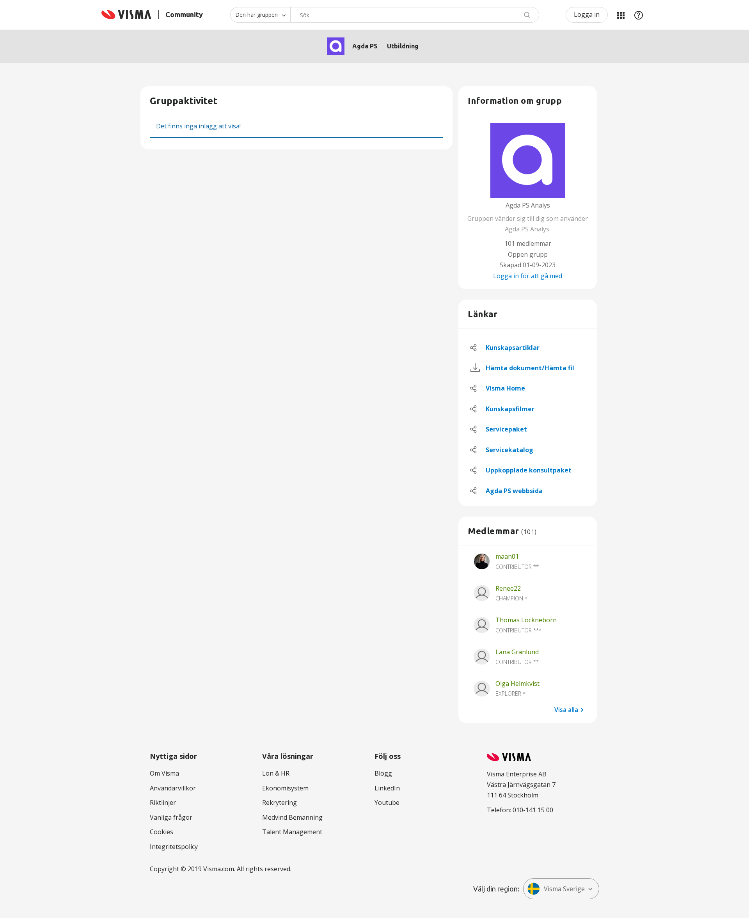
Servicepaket (506, 429)
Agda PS (365, 46)
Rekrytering (279, 802)
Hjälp (639, 15)
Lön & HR (275, 773)
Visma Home (505, 388)
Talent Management (292, 831)
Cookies (161, 831)
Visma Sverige (564, 888)
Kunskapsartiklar (513, 347)
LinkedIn (387, 788)
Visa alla (566, 709)
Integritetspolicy (174, 846)
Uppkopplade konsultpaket (529, 470)
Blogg (383, 773)
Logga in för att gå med (527, 276)
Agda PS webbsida (514, 491)
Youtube (386, 802)
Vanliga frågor (171, 817)
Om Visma (164, 773)
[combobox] (414, 15)
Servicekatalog (509, 450)
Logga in (587, 14)
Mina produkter (621, 15)
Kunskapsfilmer (510, 409)
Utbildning (403, 46)
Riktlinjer (163, 802)
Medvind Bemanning (292, 817)
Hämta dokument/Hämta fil (530, 368)
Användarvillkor (173, 788)
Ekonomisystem (285, 788)
